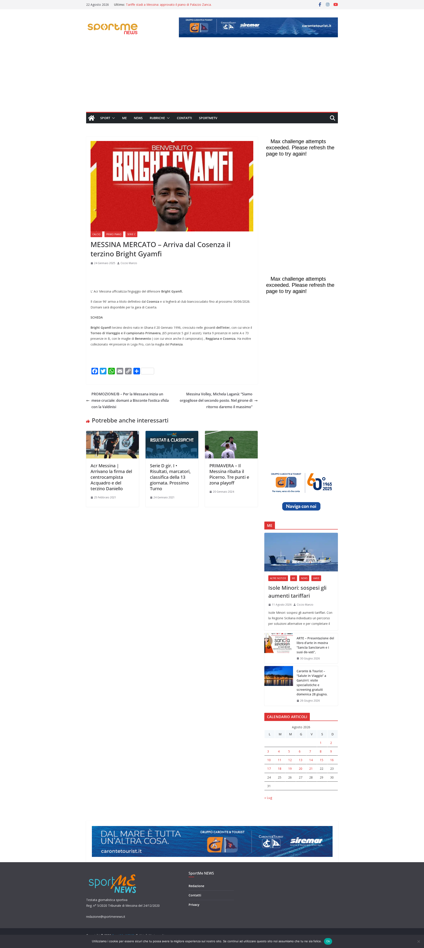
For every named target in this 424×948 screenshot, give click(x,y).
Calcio (96, 234)
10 (269, 760)
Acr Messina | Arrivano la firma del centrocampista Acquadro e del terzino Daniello (111, 477)
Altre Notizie (278, 578)
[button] (112, 118)
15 (321, 760)
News (138, 118)
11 (279, 760)
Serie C (131, 234)
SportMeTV (208, 118)
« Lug (268, 798)
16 (332, 760)
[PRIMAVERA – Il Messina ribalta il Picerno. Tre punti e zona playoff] (231, 434)
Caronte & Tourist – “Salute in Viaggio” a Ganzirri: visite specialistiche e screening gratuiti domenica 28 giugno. (312, 682)
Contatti (184, 118)
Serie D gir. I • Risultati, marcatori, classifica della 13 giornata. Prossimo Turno (170, 477)
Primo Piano (113, 234)
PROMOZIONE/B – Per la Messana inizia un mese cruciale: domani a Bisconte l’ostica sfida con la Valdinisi (130, 400)
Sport (105, 118)
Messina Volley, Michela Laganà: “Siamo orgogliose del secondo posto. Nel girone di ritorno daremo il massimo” (216, 400)
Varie (316, 578)
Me (124, 118)
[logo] (113, 874)
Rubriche (157, 118)
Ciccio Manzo (129, 263)
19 (290, 768)
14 (311, 760)
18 (279, 768)
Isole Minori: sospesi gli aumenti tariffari (297, 591)
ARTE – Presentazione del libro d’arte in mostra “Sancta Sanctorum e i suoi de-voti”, (315, 645)
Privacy (194, 905)
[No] (418, 941)
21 (311, 768)
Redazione (196, 886)
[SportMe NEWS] (91, 118)
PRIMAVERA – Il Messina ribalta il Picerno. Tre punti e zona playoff (229, 474)
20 (300, 768)
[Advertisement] (212, 79)
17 (269, 768)
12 (290, 760)
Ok (328, 941)
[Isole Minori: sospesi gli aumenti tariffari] (301, 552)
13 (300, 760)
